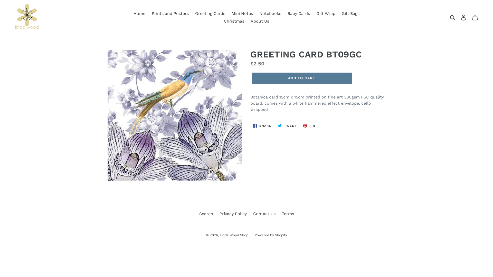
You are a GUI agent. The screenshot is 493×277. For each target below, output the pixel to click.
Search (206, 213)
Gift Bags (350, 13)
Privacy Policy (233, 213)
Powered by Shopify (271, 235)
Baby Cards (299, 13)
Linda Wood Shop (234, 235)
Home (139, 13)
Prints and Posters (170, 13)
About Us (260, 21)
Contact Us (264, 213)
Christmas (234, 21)
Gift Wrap (325, 13)
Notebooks (270, 13)
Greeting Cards (210, 13)
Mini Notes (242, 13)
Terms (288, 213)
